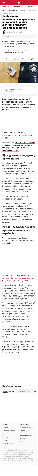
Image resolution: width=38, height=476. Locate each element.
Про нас (5, 424)
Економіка (31, 7)
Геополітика (18, 7)
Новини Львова (12, 10)
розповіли (26, 135)
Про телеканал (7, 434)
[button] (6, 59)
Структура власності (8, 443)
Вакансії (5, 440)
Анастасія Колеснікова (14, 32)
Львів (4, 10)
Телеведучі (6, 437)
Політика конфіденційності (25, 431)
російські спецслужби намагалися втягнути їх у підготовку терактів (18, 278)
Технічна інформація (26, 435)
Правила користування (26, 427)
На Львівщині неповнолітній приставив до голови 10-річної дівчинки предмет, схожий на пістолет (27, 10)
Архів (21, 441)
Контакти (22, 438)
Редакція (5, 427)
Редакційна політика (9, 430)
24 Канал (5, 7)
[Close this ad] (36, 464)
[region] (19, 471)
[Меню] (4, 2)
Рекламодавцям (24, 424)
